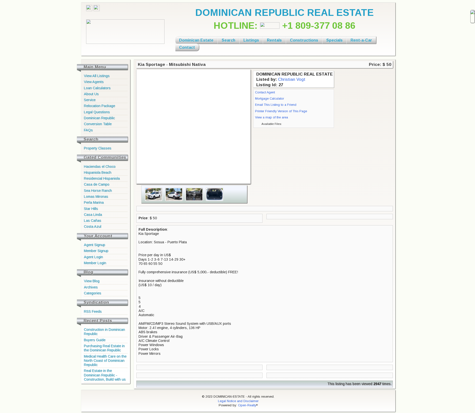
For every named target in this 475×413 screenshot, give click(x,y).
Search (228, 40)
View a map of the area (271, 117)
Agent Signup (94, 245)
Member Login (95, 263)
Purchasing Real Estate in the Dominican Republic (104, 348)
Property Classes (97, 148)
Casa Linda (93, 215)
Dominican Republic (99, 118)
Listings (251, 40)
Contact (187, 47)
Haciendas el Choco (100, 166)
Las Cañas (92, 220)
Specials (334, 40)
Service (89, 100)
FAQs (88, 130)
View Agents (94, 82)
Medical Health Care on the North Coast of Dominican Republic (105, 360)
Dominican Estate (196, 40)
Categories (92, 293)
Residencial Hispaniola (102, 178)
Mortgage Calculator (269, 98)
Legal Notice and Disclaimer (238, 401)
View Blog (91, 281)
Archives (91, 287)
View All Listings (97, 76)
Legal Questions (97, 112)
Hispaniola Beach (97, 172)
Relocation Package (99, 106)
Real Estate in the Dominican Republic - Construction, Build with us (105, 375)
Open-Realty (247, 405)
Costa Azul (92, 226)
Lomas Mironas (96, 196)
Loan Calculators (97, 88)
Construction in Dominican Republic (104, 332)
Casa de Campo (96, 184)
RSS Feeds (93, 311)
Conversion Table (98, 124)
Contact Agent (265, 92)
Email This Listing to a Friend (275, 105)
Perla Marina (94, 202)
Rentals (274, 40)
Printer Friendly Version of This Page (281, 111)
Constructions (304, 40)
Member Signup (96, 251)
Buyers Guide (94, 340)
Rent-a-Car (361, 40)
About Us (91, 94)
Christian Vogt (291, 79)
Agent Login (93, 257)
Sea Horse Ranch (98, 191)
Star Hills (91, 209)
